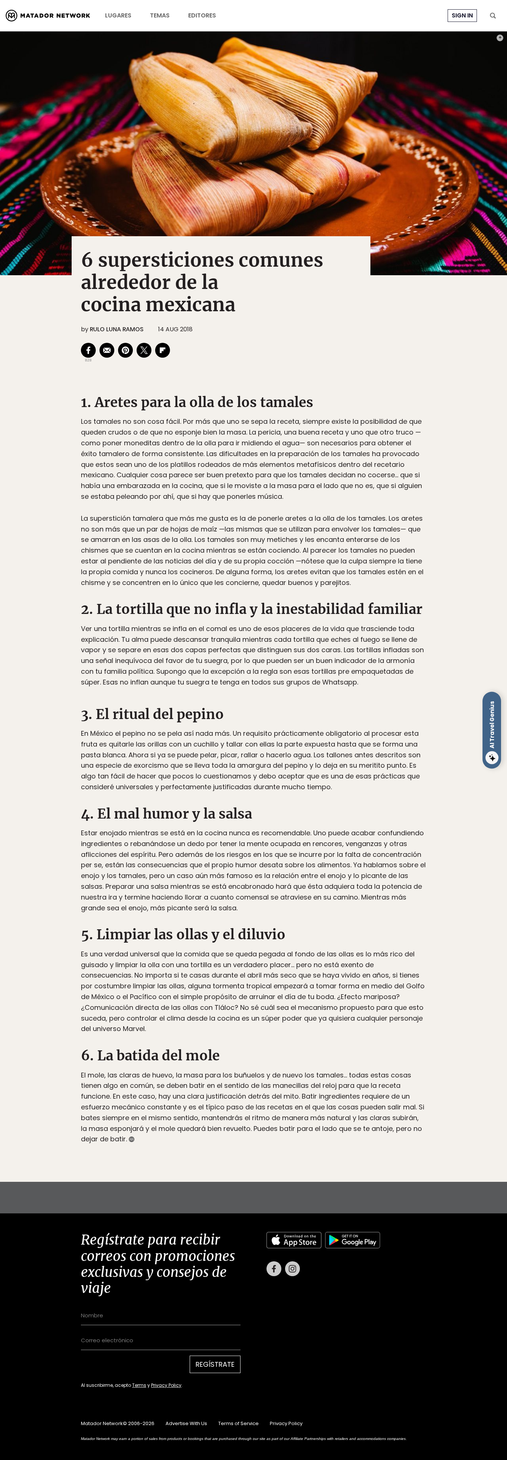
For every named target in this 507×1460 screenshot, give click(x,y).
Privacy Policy (288, 780)
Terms (261, 780)
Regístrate (322, 761)
